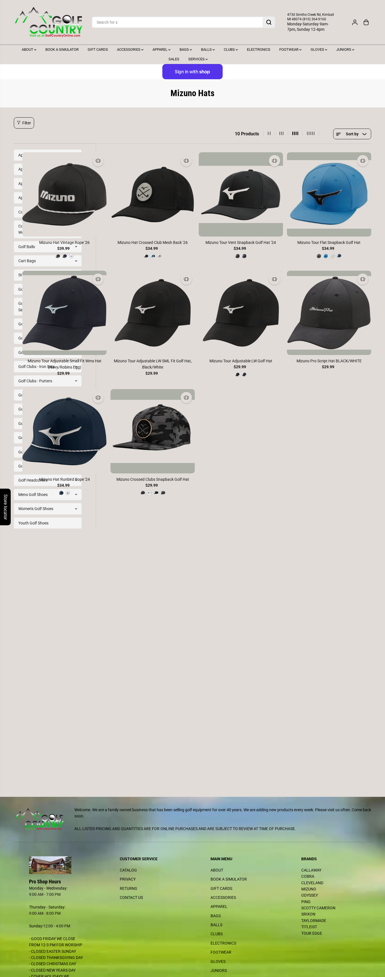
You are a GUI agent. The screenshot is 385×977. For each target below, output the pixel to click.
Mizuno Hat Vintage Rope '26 (64, 242)
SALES (174, 59)
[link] (56, 865)
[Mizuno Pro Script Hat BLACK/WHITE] (329, 313)
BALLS (207, 49)
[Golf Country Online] (49, 22)
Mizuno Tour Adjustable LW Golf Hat (240, 361)
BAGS (185, 49)
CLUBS (230, 49)
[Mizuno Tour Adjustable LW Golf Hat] (241, 313)
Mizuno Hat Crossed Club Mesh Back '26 (153, 242)
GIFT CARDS (98, 49)
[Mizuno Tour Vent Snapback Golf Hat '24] (241, 194)
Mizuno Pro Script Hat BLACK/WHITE (329, 361)
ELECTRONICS (258, 49)
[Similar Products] (98, 161)
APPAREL (160, 49)
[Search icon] (269, 22)
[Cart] (366, 22)
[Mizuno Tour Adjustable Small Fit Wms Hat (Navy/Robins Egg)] (64, 313)
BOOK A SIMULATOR (62, 49)
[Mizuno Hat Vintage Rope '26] (64, 194)
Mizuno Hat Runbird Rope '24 (64, 479)
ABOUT (28, 49)
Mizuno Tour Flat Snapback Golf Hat (328, 242)
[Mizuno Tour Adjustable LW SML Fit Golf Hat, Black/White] (152, 313)
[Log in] (355, 22)
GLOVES (318, 49)
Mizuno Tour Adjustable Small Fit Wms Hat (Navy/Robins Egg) (64, 364)
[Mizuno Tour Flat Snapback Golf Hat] (329, 194)
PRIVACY (128, 879)
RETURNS (128, 888)
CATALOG (128, 870)
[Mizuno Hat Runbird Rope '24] (64, 431)
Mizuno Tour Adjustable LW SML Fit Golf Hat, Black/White (153, 364)
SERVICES (196, 59)
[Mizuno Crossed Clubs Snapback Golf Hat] (152, 431)
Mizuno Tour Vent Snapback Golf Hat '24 (240, 242)
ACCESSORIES (129, 49)
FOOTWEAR (289, 49)
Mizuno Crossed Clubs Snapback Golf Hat (152, 479)
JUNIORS (344, 49)
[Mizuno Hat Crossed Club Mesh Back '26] (152, 194)
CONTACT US (131, 897)
